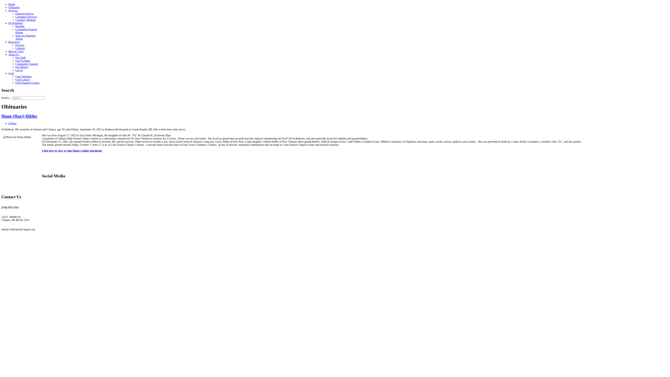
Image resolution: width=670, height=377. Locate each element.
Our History (22, 67)
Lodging (20, 48)
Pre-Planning (15, 23)
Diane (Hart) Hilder (19, 116)
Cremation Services (26, 16)
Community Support (26, 63)
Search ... (6, 97)
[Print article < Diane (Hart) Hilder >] (12, 123)
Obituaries (14, 7)
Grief (11, 73)
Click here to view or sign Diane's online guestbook (72, 150)
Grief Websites (23, 76)
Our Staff (20, 57)
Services (13, 10)
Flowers (19, 45)
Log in (19, 70)
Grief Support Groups (27, 82)
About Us (13, 54)
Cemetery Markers (25, 20)
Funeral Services (24, 13)
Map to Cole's (16, 51)
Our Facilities (22, 60)
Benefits (19, 26)
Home (11, 4)
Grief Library (22, 79)
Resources (14, 41)
